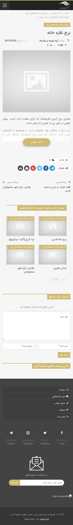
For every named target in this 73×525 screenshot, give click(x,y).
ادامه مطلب (36, 142)
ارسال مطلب (59, 403)
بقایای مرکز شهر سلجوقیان (17, 187)
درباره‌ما (62, 389)
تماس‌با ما (61, 416)
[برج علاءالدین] (53, 226)
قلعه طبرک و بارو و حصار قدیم (57, 189)
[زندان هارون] (53, 255)
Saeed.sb (44, 519)
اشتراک (14, 482)
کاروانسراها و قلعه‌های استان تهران (56, 24)
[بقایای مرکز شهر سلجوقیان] (20, 255)
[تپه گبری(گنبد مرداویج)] (20, 226)
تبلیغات (62, 410)
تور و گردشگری (58, 396)
